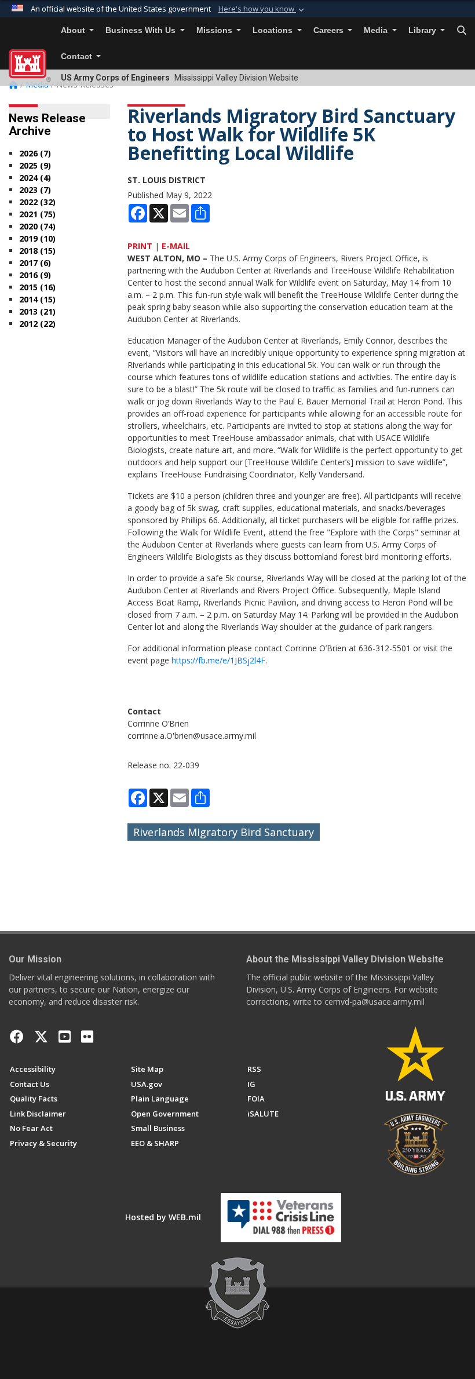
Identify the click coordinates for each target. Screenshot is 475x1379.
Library (423, 30)
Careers (329, 30)
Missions (215, 30)
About (74, 30)
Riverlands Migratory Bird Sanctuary (223, 832)
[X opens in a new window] (41, 1036)
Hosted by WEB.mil (163, 1217)
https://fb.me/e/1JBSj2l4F (218, 660)
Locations (274, 30)
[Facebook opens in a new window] (17, 1036)
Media (377, 30)
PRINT (139, 245)
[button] (262, 9)
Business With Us (141, 30)
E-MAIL (176, 245)
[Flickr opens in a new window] (87, 1036)
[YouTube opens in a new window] (65, 1036)
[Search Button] (461, 30)
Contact (77, 56)
